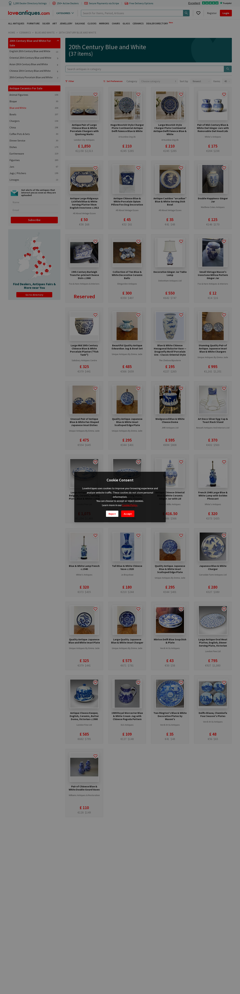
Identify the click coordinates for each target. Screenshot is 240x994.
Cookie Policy (130, 505)
